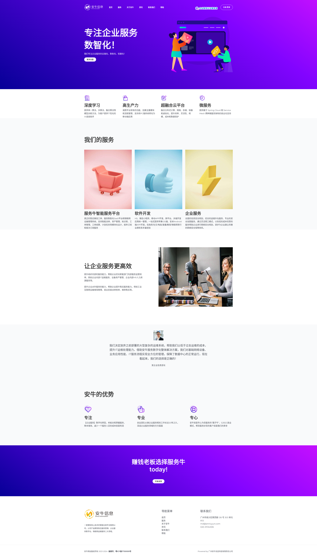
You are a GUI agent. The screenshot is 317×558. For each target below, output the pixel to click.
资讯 (141, 7)
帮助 (162, 7)
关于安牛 (130, 7)
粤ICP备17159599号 (123, 551)
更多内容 (90, 59)
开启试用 (158, 481)
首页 (110, 7)
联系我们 (151, 7)
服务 (119, 7)
